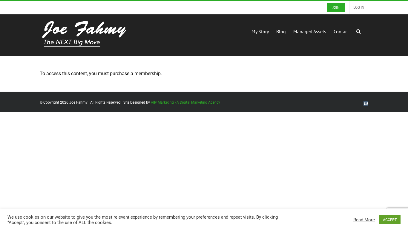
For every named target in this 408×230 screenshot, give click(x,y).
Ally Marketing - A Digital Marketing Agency (185, 102)
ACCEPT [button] (390, 219)
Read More (364, 220)
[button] (358, 30)
